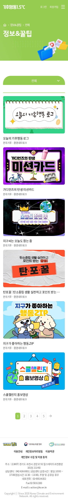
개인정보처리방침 (34, 451)
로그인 (43, 7)
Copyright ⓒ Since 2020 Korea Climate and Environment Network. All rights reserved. (34, 494)
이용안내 (18, 451)
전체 (27, 25)
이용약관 (50, 451)
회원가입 (54, 7)
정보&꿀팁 (15, 25)
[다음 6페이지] (50, 416)
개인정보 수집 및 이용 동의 (34, 457)
